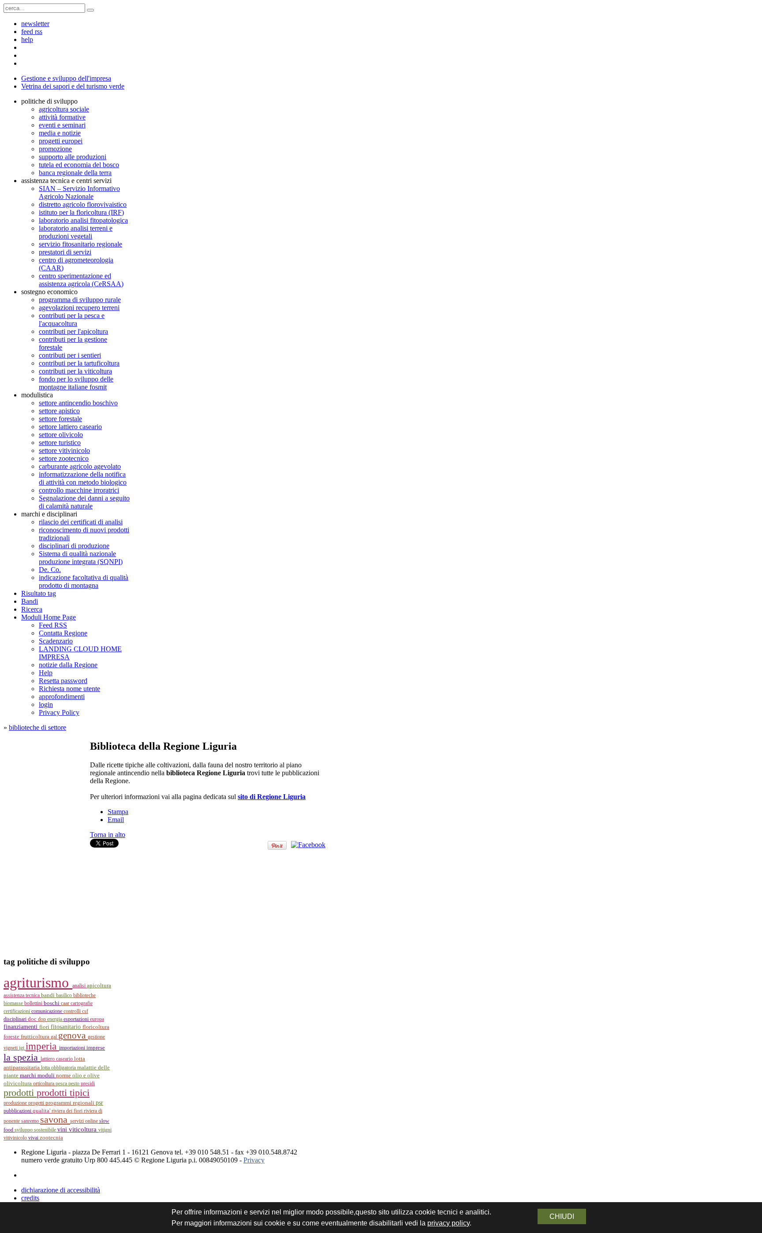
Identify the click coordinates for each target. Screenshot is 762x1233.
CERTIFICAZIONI (17, 1011)
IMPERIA (42, 1046)
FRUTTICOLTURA (36, 1036)
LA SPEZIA (22, 1057)
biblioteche (84, 995)
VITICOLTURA (83, 1129)
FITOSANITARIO (66, 1027)
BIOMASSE (14, 1003)
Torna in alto (107, 834)
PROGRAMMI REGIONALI (70, 1103)
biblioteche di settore (37, 727)
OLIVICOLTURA (18, 1083)
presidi (88, 1083)
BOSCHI (52, 1003)
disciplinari (16, 1019)
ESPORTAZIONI (77, 1019)
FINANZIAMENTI (21, 1027)
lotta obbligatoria (59, 1068)
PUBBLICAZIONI (18, 1111)
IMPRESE (95, 1047)
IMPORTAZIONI (72, 1048)
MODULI (46, 1075)
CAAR (66, 1003)
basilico (64, 995)
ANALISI (79, 986)
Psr (99, 1102)
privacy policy (448, 1223)
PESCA (62, 1083)
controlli (73, 1011)
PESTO (74, 1083)
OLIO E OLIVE (86, 1075)
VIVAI (34, 1138)
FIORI (45, 1027)
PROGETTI (36, 1103)
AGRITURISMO (38, 982)
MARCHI (28, 1075)
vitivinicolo (16, 1138)
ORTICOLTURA (44, 1083)
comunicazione (47, 1011)
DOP (42, 1019)
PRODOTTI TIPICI (63, 1092)
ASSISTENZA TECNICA (22, 995)
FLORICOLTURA (95, 1027)
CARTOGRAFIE (82, 1003)
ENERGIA (55, 1019)
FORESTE (12, 1036)
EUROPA (97, 1019)
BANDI (48, 995)
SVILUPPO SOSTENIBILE (36, 1130)
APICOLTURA (99, 986)
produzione (16, 1103)
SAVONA (55, 1119)
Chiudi (561, 1216)
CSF (85, 1011)
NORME (64, 1075)
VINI (63, 1129)
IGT (22, 1048)
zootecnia (51, 1137)
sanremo (30, 1121)
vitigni (105, 1130)
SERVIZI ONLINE (84, 1121)
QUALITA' (42, 1110)
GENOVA (73, 1035)
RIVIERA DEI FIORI (68, 1111)
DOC (33, 1019)
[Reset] (90, 10)
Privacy (254, 1160)
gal (54, 1037)
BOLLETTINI (34, 1003)
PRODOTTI (20, 1092)
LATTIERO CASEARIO (57, 1059)
